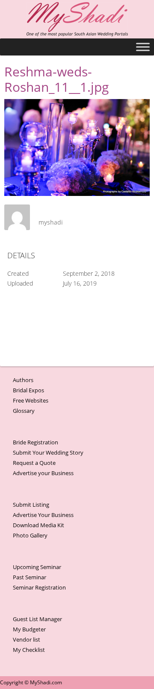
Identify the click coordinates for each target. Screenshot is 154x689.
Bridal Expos (28, 390)
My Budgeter (29, 629)
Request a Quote (34, 463)
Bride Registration (35, 442)
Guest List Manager (37, 619)
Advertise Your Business (43, 515)
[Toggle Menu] (143, 47)
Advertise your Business (43, 473)
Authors (23, 380)
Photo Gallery (30, 535)
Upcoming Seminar (37, 567)
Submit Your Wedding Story (48, 452)
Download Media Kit (38, 525)
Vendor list (26, 639)
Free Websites (30, 400)
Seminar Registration (39, 587)
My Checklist (29, 650)
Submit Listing (31, 504)
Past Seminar (29, 577)
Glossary (24, 411)
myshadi (50, 222)
